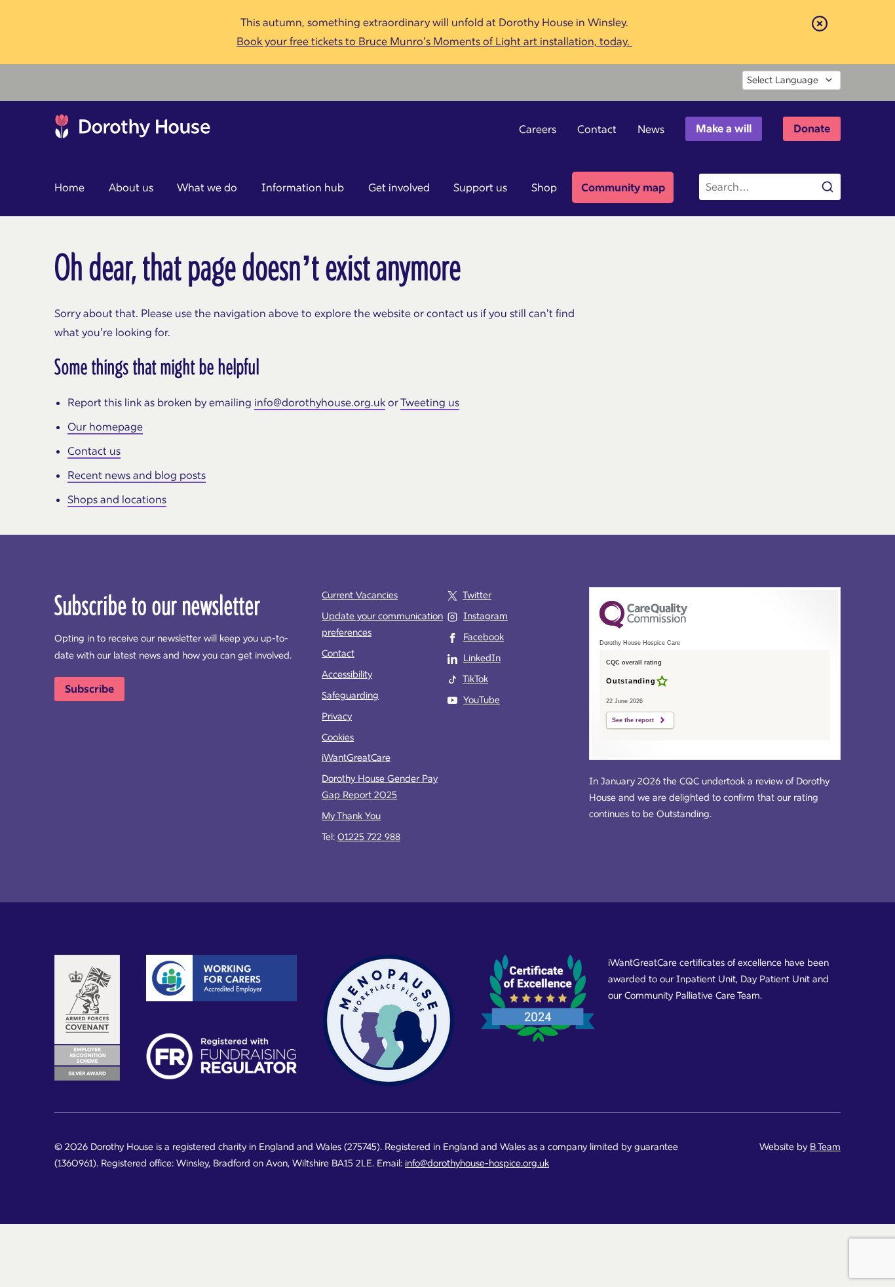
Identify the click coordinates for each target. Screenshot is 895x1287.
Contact (597, 129)
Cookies (338, 737)
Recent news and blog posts (136, 475)
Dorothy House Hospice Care (132, 129)
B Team (825, 1147)
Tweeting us (429, 402)
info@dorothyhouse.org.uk (319, 402)
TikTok (475, 679)
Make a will (724, 128)
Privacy (337, 716)
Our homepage (105, 426)
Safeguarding (350, 695)
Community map (623, 187)
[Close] (820, 22)
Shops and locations (116, 499)
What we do (207, 187)
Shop (544, 187)
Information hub (302, 187)
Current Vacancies (360, 595)
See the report (633, 720)
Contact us (94, 450)
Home (69, 187)
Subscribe (89, 688)
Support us (480, 187)
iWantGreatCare (356, 757)
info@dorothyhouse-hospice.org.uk (477, 1163)
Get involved (399, 187)
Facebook (483, 637)
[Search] (827, 186)
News (651, 129)
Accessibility (347, 674)
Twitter (477, 595)
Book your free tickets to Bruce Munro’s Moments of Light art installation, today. (434, 41)
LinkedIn (482, 658)
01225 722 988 (368, 837)
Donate (811, 128)
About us (131, 187)
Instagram (485, 616)
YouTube (481, 700)
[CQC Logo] (643, 625)
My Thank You (351, 816)
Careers (537, 129)
